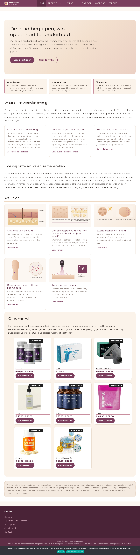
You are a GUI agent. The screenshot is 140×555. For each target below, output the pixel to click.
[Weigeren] (137, 550)
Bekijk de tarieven (104, 149)
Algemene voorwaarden (16, 521)
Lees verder (12, 247)
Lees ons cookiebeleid (75, 552)
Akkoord (61, 552)
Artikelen (53, 3)
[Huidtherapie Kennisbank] (14, 3)
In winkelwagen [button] (25, 376)
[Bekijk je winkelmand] (122, 3)
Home (42, 3)
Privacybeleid (10, 524)
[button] (133, 3)
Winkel (70, 3)
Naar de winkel (46, 60)
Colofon (8, 517)
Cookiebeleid (10, 528)
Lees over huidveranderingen (65, 152)
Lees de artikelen (22, 60)
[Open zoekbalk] (127, 3)
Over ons (100, 3)
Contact (113, 3)
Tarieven (87, 3)
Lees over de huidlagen (17, 152)
